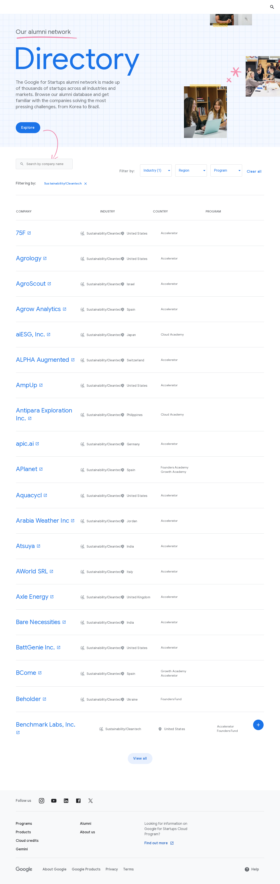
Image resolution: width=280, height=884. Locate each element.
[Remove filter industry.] (85, 183)
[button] (134, 728)
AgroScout (31, 283)
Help (255, 869)
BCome (26, 673)
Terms (128, 869)
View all (140, 758)
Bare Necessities (38, 622)
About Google (54, 869)
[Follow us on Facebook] (78, 800)
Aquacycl (29, 495)
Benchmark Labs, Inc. (45, 724)
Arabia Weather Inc (42, 520)
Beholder (28, 699)
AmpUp (26, 385)
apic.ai (25, 443)
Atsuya (25, 546)
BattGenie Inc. (35, 647)
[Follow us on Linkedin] (66, 800)
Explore (28, 127)
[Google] (24, 869)
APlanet (26, 469)
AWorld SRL (32, 571)
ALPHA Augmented (42, 360)
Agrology (28, 258)
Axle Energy (32, 596)
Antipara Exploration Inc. (44, 414)
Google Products (86, 869)
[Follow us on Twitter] (90, 800)
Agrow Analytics (38, 309)
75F (21, 233)
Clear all (254, 171)
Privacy (112, 869)
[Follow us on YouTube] (54, 800)
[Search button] (272, 7)
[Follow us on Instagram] (41, 800)
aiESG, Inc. (30, 334)
